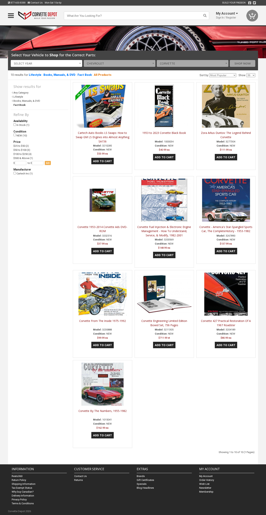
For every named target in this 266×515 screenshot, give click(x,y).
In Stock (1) (22, 125)
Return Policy (19, 480)
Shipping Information (23, 483)
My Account (206, 476)
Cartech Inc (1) (24, 173)
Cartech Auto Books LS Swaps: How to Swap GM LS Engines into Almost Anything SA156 (102, 137)
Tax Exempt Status (22, 487)
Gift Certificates (145, 480)
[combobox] (46, 63)
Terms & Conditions (23, 503)
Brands (141, 476)
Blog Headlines (145, 487)
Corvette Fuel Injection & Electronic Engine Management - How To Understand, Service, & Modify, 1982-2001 (164, 231)
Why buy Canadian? (23, 491)
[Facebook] (249, 3)
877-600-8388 (18, 2)
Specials (141, 483)
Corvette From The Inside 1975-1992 (102, 321)
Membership (206, 491)
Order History (206, 480)
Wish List (204, 483)
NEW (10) (21, 135)
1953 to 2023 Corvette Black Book (164, 133)
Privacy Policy (19, 499)
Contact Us (36, 2)
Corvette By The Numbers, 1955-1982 (102, 411)
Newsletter (205, 487)
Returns (78, 480)
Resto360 (17, 476)
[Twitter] (254, 3)
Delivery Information (23, 495)
